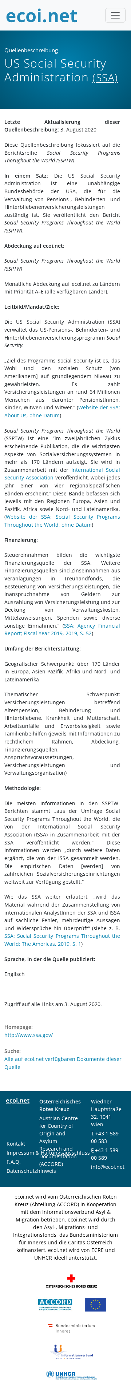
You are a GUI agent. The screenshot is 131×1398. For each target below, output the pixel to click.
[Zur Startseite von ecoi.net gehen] (41, 15)
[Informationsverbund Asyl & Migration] (71, 1351)
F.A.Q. (14, 1161)
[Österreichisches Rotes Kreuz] (71, 1280)
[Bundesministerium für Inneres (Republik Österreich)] (71, 1327)
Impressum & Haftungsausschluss (48, 1152)
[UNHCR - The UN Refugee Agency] (71, 1374)
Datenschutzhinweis (31, 1170)
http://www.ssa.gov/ (28, 1035)
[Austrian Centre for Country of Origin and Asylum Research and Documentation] (55, 1303)
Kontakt (16, 1143)
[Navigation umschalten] (115, 15)
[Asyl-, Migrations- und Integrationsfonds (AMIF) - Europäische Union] (95, 1303)
